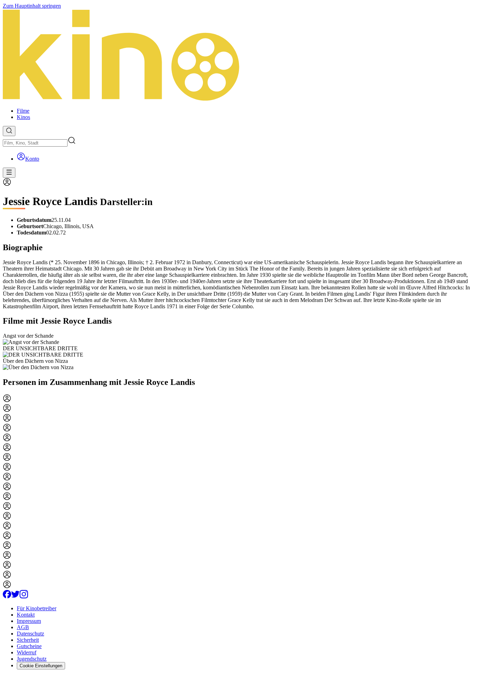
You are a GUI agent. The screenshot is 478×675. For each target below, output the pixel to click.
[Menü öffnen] (9, 173)
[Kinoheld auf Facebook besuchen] (7, 596)
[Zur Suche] (9, 131)
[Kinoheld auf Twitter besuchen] (15, 596)
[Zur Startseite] (239, 55)
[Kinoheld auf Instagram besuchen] (24, 596)
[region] (239, 352)
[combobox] (35, 143)
